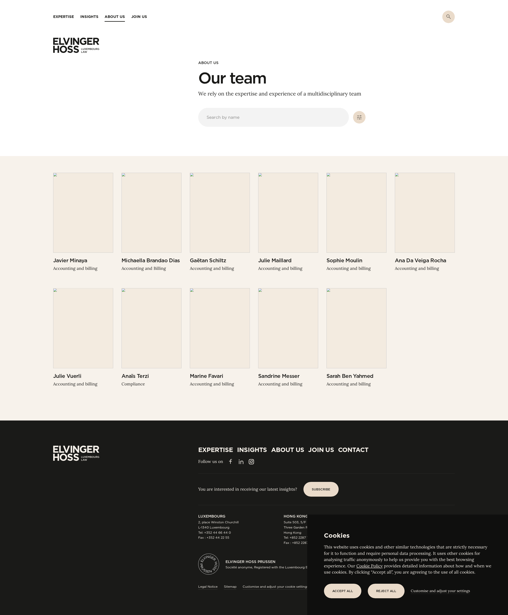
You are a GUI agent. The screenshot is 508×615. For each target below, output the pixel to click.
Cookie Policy (369, 566)
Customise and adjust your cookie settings (275, 586)
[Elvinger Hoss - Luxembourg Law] (76, 45)
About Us (208, 62)
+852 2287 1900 (302, 537)
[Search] (448, 17)
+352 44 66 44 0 (217, 532)
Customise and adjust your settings (440, 590)
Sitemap (230, 586)
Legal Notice (208, 586)
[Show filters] (359, 117)
